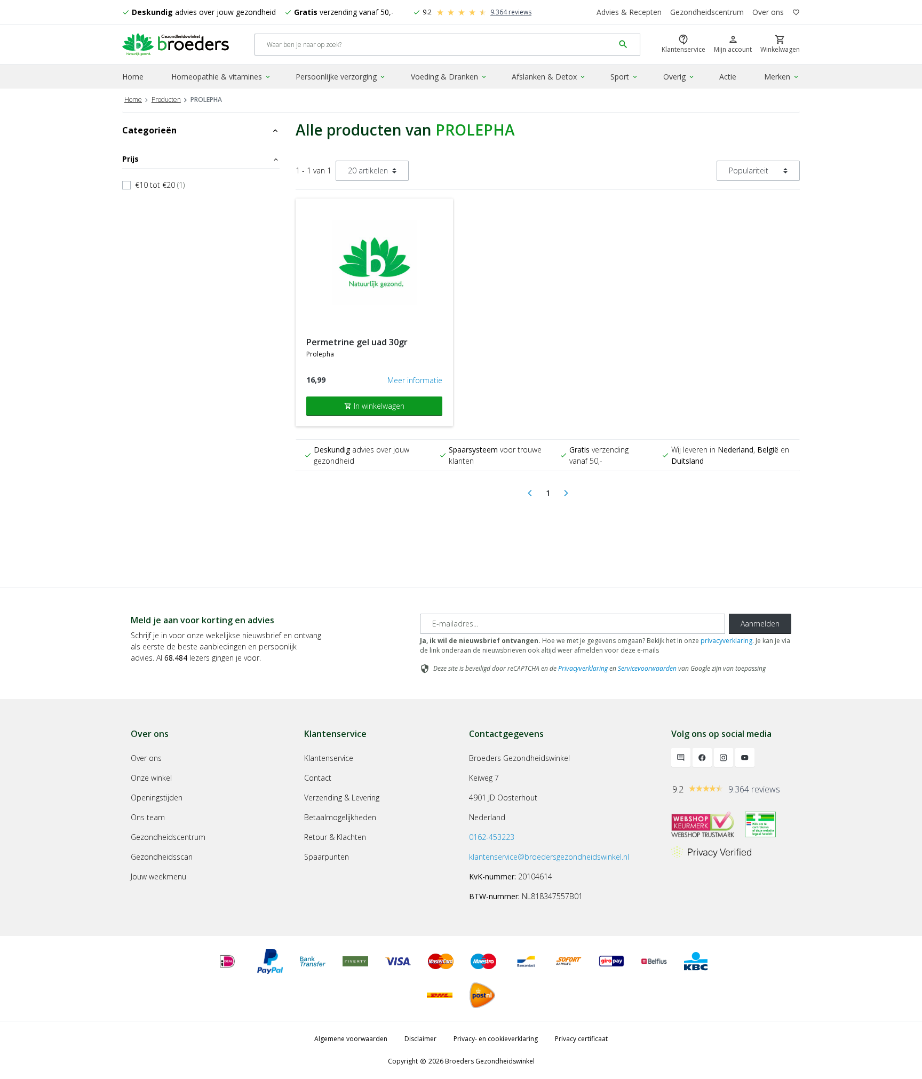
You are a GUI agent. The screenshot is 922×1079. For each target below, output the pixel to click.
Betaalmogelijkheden (340, 817)
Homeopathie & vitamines (221, 77)
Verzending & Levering (341, 797)
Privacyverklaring (583, 668)
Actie (727, 77)
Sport (624, 77)
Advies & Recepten (629, 12)
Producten (166, 99)
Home (133, 77)
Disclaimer (420, 1038)
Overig (679, 77)
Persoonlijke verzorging (341, 77)
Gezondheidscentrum (707, 12)
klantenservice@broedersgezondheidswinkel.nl (549, 857)
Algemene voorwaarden (350, 1038)
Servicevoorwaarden (647, 668)
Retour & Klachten (335, 837)
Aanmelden (760, 623)
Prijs (201, 159)
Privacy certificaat (581, 1038)
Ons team (148, 817)
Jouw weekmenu (158, 876)
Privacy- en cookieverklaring (496, 1038)
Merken (782, 77)
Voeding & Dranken (449, 77)
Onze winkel (151, 778)
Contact (317, 778)
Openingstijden (156, 797)
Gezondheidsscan (162, 857)
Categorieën (201, 130)
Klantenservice (328, 758)
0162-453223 (491, 837)
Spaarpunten (326, 857)
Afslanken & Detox (549, 77)
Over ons (768, 12)
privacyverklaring (726, 640)
